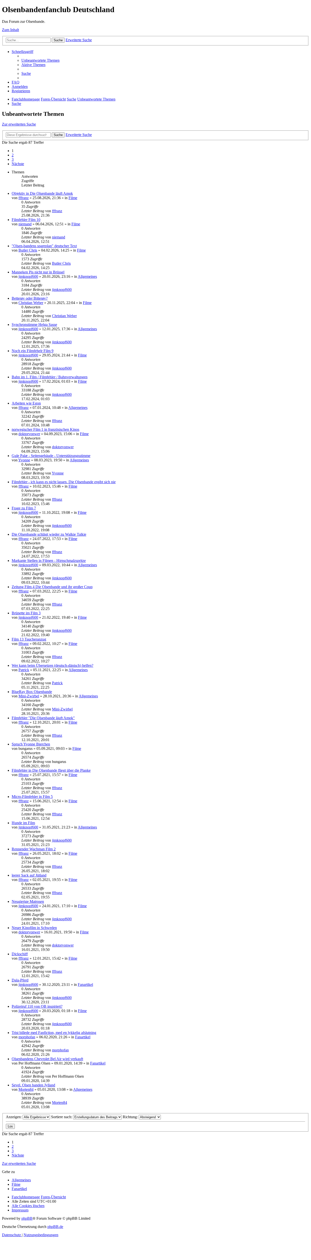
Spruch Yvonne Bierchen (31, 744)
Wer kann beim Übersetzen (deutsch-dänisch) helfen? (52, 665)
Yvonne (24, 460)
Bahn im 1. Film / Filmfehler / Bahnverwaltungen (49, 377)
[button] (18, 164)
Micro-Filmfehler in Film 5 (32, 797)
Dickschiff (20, 954)
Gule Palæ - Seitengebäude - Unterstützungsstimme (51, 456)
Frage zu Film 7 (24, 508)
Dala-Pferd (20, 980)
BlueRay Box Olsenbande (32, 692)
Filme (73, 198)
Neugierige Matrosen (28, 901)
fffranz (23, 198)
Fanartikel (85, 984)
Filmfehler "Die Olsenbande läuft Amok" (43, 718)
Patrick (23, 670)
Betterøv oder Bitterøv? (30, 298)
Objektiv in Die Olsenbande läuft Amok (42, 193)
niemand (25, 224)
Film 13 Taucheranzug (29, 639)
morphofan (26, 1037)
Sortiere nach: (62, 1117)
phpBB (27, 1218)
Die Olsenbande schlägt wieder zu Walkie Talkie (49, 534)
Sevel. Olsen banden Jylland (33, 1085)
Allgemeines (87, 276)
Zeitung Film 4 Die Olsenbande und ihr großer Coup (52, 587)
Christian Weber (30, 303)
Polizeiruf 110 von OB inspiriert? (37, 1006)
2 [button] (13, 155)
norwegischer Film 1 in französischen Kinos (45, 429)
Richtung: (131, 1117)
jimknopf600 (28, 276)
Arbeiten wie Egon (26, 403)
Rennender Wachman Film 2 (34, 849)
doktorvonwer (29, 434)
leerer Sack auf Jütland (29, 875)
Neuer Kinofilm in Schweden (34, 928)
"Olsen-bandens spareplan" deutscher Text (44, 246)
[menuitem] (40, 60)
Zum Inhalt (10, 30)
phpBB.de (55, 1227)
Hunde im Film (23, 823)
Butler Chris (27, 250)
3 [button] (13, 159)
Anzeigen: (14, 1117)
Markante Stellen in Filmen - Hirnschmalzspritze (49, 560)
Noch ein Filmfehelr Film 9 (32, 351)
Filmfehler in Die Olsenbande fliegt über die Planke (51, 770)
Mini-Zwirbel (28, 696)
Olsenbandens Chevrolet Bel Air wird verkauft (47, 1059)
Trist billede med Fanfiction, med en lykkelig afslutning (54, 1033)
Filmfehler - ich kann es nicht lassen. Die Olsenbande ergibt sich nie (64, 482)
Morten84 (26, 1089)
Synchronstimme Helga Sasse (34, 324)
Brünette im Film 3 (26, 613)
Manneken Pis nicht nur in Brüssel (38, 272)
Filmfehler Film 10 (26, 220)
